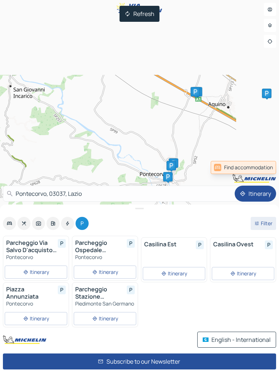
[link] (260, 167)
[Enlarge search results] (139, 209)
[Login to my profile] (270, 9)
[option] (9, 223)
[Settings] (270, 25)
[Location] (270, 41)
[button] (171, 165)
